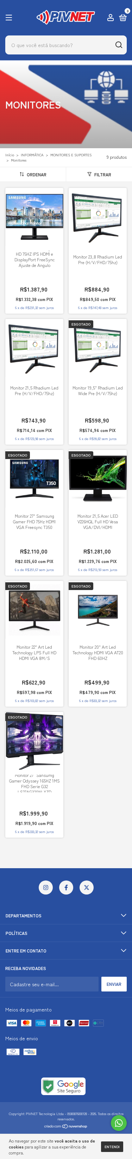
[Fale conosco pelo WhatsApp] (119, 1123)
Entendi (112, 1146)
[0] (122, 18)
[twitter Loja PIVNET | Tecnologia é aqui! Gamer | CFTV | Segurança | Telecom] (87, 887)
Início (9, 154)
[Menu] (10, 17)
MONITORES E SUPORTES (71, 154)
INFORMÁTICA (32, 154)
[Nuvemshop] (66, 1126)
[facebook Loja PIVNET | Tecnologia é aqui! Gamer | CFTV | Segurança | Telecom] (66, 887)
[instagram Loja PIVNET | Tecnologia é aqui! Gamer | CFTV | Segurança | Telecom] (46, 887)
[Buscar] (118, 45)
